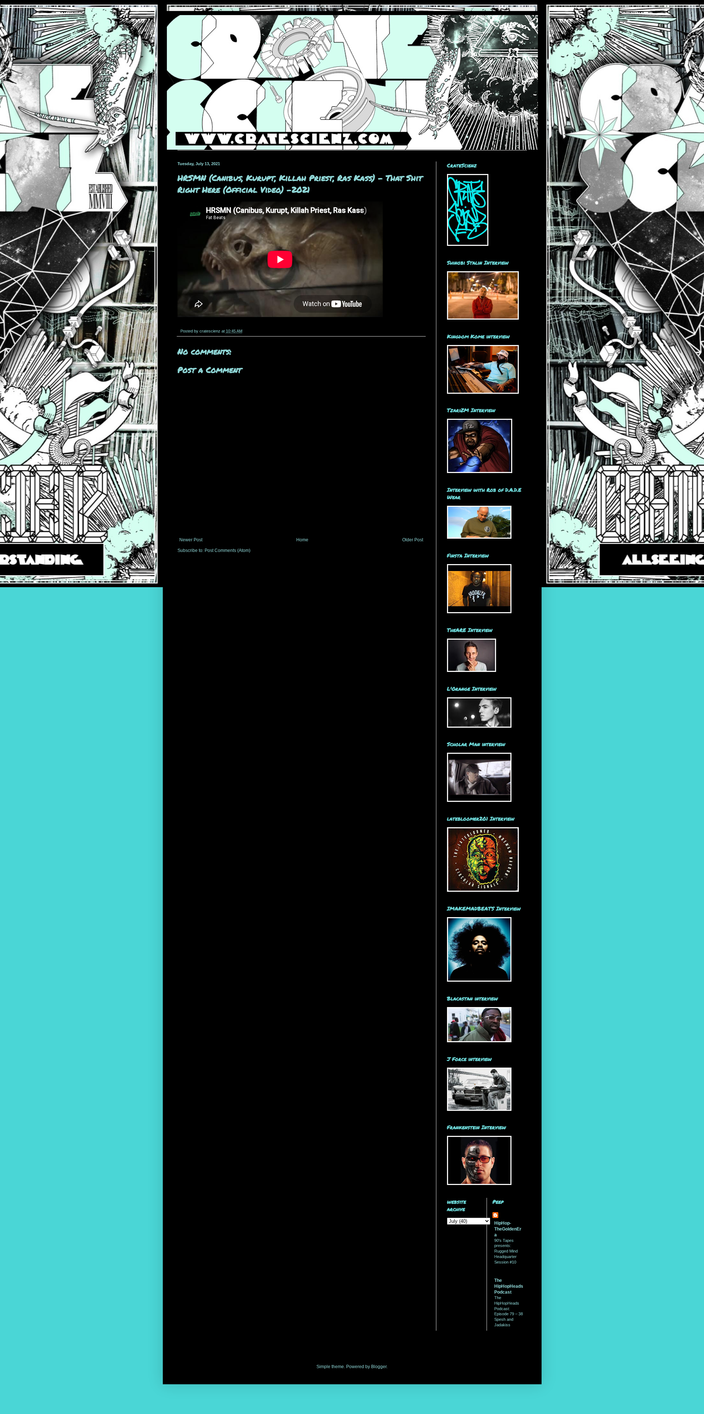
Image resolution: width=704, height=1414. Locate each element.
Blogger (378, 1366)
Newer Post (190, 539)
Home (302, 539)
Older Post (412, 539)
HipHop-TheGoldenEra (507, 1229)
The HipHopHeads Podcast (508, 1286)
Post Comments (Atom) (227, 550)
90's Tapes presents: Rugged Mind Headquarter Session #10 (506, 1251)
